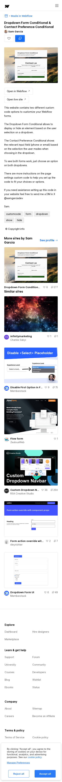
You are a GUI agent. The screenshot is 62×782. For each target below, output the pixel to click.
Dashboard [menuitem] (11, 631)
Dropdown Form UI (22, 592)
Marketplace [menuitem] (12, 639)
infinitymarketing (21, 336)
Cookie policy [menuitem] (40, 737)
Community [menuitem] (39, 664)
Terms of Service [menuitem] (14, 737)
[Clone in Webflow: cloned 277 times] (20, 38)
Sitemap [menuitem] (37, 708)
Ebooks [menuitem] (9, 687)
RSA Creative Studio (22, 493)
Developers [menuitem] (39, 672)
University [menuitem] (10, 664)
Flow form (16, 438)
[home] (7, 7)
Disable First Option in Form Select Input (26, 387)
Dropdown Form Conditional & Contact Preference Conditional (23, 287)
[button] (9, 38)
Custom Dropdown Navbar (25, 490)
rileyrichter (16, 544)
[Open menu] (57, 6)
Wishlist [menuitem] (36, 679)
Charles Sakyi (18, 340)
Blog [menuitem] (7, 679)
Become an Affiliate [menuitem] (43, 716)
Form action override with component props (27, 541)
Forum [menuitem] (36, 657)
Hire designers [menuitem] (40, 631)
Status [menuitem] (36, 687)
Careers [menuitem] (9, 716)
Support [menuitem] (9, 657)
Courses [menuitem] (9, 672)
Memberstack (18, 391)
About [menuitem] (8, 708)
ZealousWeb (17, 442)
